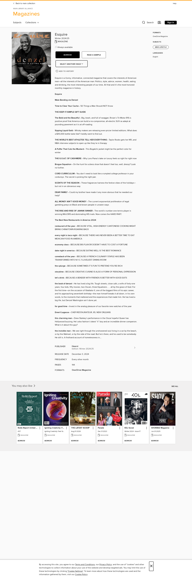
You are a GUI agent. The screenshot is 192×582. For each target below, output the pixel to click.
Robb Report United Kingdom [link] (28, 428)
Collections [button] (31, 22)
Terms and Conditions (85, 564)
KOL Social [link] (129, 428)
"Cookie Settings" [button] (75, 571)
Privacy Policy (105, 564)
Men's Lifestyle (161, 47)
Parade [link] (101, 428)
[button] (148, 23)
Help (174, 4)
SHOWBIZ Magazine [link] (160, 428)
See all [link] (174, 386)
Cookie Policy (81, 574)
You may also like (22, 386)
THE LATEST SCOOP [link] (80, 428)
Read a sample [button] (94, 55)
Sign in (170, 22)
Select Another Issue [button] (70, 64)
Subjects (17, 22)
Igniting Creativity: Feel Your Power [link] (55, 428)
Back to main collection (25, 3)
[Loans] (159, 23)
